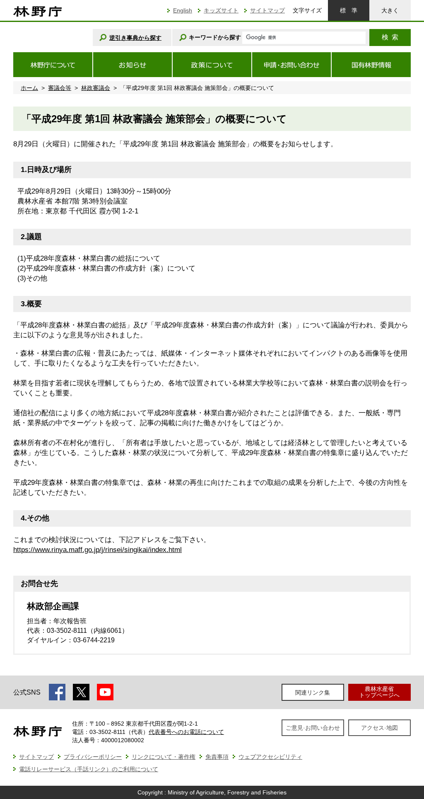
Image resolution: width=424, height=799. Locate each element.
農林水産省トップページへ (379, 691)
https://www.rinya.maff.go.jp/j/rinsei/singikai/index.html (97, 550)
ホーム (29, 88)
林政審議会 (95, 88)
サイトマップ (267, 10)
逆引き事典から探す (135, 37)
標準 (348, 10)
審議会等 (59, 88)
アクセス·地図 (379, 727)
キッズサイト (221, 10)
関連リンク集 (312, 692)
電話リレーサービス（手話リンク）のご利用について (88, 769)
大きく (390, 10)
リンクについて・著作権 (163, 756)
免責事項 (217, 756)
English (182, 10)
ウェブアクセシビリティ (270, 756)
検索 (390, 37)
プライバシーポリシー (93, 756)
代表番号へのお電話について (186, 732)
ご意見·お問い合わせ (313, 727)
